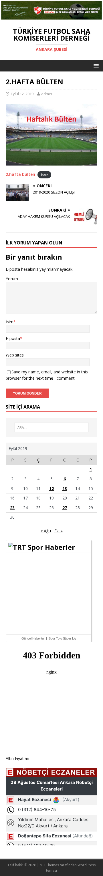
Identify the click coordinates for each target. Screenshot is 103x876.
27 (64, 507)
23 (12, 507)
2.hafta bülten (20, 174)
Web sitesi (15, 355)
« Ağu (46, 530)
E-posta (13, 338)
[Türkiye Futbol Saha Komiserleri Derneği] (51, 17)
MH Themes (49, 865)
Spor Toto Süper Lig (62, 638)
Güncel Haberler (32, 638)
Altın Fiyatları (17, 758)
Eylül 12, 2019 (22, 93)
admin (46, 93)
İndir (44, 174)
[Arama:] (51, 427)
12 (51, 488)
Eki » (58, 530)
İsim (9, 321)
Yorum (12, 278)
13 (64, 488)
